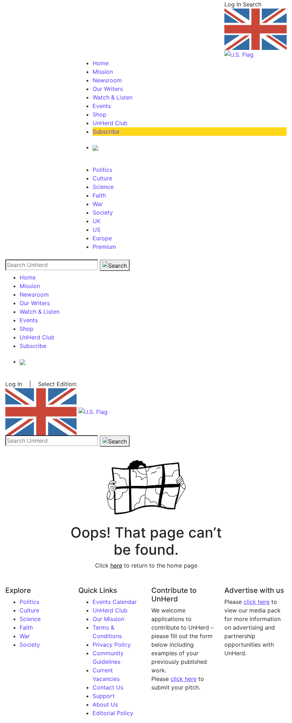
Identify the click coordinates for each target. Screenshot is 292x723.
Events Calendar (115, 601)
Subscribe (106, 131)
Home (101, 63)
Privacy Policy (112, 644)
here (116, 565)
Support (104, 695)
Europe (102, 238)
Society (103, 212)
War (98, 203)
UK (96, 221)
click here (184, 678)
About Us (105, 704)
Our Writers (108, 88)
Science (103, 186)
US (96, 229)
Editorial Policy (113, 713)
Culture (102, 178)
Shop (99, 114)
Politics (102, 169)
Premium (104, 246)
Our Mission (108, 618)
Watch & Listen (112, 97)
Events (102, 105)
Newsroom (107, 80)
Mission (103, 71)
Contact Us (108, 687)
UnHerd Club (110, 123)
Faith (99, 195)
